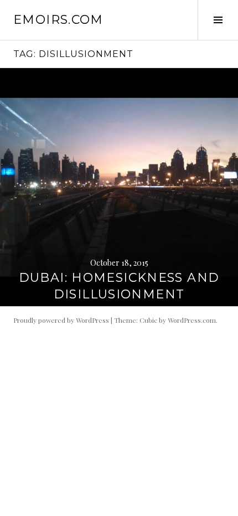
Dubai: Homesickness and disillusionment (119, 286)
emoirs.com (58, 19)
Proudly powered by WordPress (61, 320)
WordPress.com (192, 320)
